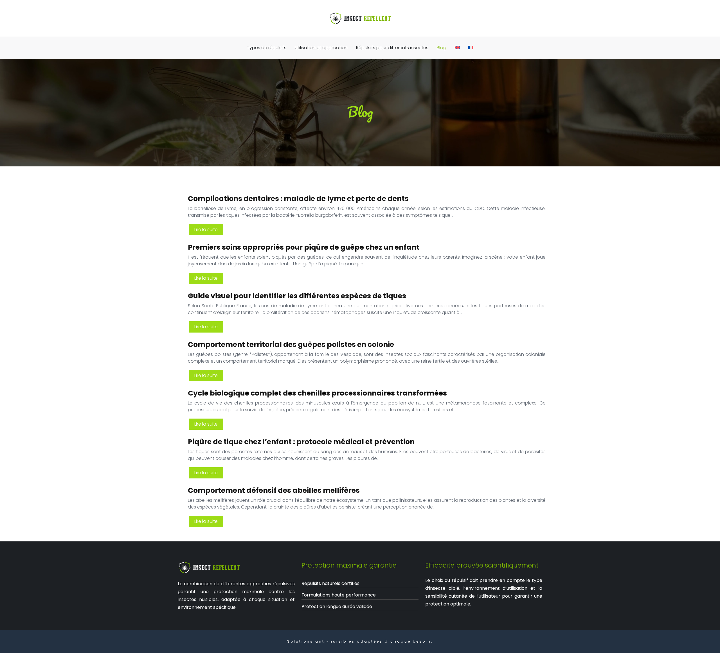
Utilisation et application (321, 47)
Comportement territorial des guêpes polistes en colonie (291, 344)
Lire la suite (206, 229)
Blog (441, 47)
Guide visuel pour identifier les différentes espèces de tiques (297, 296)
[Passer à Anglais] (457, 48)
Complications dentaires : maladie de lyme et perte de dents (298, 199)
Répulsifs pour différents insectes (392, 47)
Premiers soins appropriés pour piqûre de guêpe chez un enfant (303, 247)
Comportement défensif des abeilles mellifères (274, 490)
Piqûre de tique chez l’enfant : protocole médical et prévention (301, 442)
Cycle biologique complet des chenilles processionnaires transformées (317, 393)
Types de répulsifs (266, 47)
